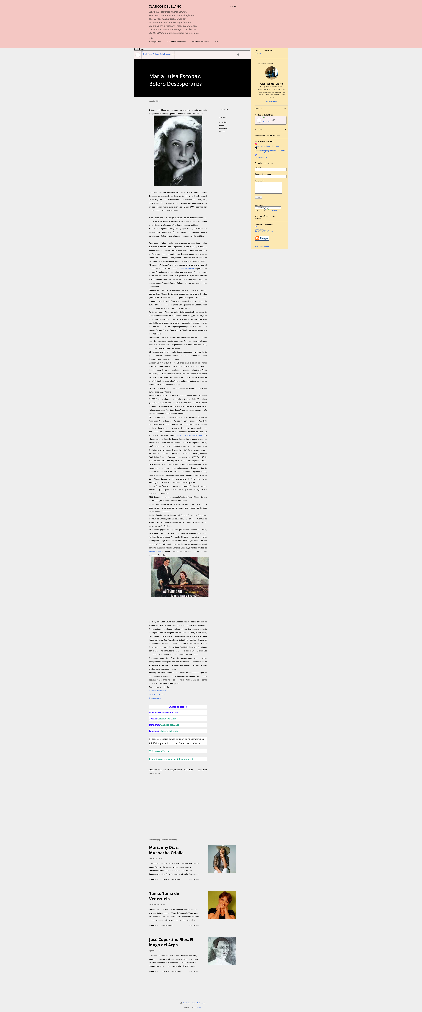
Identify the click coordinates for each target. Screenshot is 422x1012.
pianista (222, 131)
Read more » (194, 880)
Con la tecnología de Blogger (193, 1003)
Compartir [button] (223, 109)
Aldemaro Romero (187, 269)
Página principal (155, 42)
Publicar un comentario (170, 880)
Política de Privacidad (200, 42)
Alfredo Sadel (155, 551)
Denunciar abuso (262, 246)
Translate (274, 210)
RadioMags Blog (261, 157)
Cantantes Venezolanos (176, 42)
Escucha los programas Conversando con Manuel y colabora (270, 151)
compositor (223, 122)
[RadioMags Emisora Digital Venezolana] (189, 54)
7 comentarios (166, 926)
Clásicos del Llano (165, 6)
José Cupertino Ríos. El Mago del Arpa (171, 942)
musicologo (223, 128)
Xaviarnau (198, 1007)
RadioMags (259, 229)
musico (221, 125)
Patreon (258, 53)
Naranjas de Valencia (157, 691)
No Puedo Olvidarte (157, 694)
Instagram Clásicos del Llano (267, 146)
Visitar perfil (271, 101)
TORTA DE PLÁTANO (264, 231)
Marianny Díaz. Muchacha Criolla (166, 850)
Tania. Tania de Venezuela (164, 896)
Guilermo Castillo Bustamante (189, 435)
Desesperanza (155, 698)
